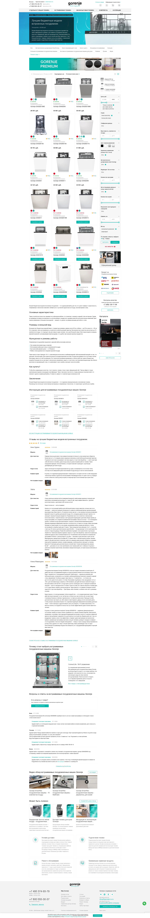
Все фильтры (110, 246)
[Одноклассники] (108, 894)
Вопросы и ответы (85, 898)
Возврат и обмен (84, 900)
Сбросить (105, 242)
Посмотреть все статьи (88, 801)
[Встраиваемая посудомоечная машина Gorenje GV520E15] (86, 199)
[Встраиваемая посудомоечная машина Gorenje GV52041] (40, 162)
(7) (49, 250)
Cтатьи (81, 894)
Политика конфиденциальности (68, 910)
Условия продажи (66, 900)
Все (32, 48)
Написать (110, 310)
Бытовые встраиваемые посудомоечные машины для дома (76, 51)
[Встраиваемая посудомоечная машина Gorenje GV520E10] (86, 273)
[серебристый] (113, 146)
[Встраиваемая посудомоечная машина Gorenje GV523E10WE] (86, 88)
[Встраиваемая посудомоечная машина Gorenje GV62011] (40, 199)
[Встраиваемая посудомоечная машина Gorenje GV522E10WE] (40, 88)
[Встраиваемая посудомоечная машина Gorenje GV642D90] (86, 162)
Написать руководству (110, 906)
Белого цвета (83, 48)
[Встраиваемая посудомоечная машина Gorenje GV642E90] (63, 88)
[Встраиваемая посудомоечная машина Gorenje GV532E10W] (63, 199)
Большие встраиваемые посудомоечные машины (44, 51)
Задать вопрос (40, 706)
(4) (95, 138)
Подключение (65, 898)
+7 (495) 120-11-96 (110, 304)
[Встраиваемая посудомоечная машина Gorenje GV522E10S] (40, 125)
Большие (110, 48)
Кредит (63, 902)
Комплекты (103, 10)
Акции (111, 51)
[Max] (104, 894)
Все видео (93, 772)
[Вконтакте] (101, 894)
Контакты (63, 905)
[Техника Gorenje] (75, 4)
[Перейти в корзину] (113, 5)
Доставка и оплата (66, 896)
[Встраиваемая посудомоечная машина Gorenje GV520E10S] (63, 125)
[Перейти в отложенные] (100, 5)
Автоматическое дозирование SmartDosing (47, 48)
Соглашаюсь (97, 915)
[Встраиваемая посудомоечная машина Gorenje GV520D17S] (86, 125)
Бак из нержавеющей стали (69, 48)
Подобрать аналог (37, 222)
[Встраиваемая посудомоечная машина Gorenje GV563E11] (63, 162)
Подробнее (110, 293)
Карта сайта (103, 910)
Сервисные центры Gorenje (68, 903)
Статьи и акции (99, 2)
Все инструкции (51, 433)
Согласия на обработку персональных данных (75, 916)
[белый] (106, 146)
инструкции (61, 761)
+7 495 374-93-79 (35, 4)
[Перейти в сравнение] (106, 5)
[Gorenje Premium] (75, 64)
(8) (95, 212)
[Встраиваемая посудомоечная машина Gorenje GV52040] (40, 273)
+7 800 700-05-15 (49, 1)
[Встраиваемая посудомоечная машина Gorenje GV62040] (63, 236)
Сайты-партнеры (84, 905)
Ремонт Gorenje (84, 902)
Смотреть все (110, 358)
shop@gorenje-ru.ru (107, 899)
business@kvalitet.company (109, 903)
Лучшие (105, 51)
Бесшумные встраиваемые (97, 48)
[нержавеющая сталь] (109, 146)
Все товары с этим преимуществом (79, 683)
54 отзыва (43, 443)
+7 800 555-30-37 (35, 6)
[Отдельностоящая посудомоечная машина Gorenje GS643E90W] (63, 273)
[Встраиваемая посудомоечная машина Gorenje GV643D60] (86, 236)
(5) (72, 101)
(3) (95, 175)
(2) (49, 138)
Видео (81, 903)
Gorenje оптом (65, 894)
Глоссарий (82, 896)
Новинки (97, 51)
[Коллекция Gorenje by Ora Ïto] (110, 334)
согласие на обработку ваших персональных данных (60, 915)
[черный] (102, 146)
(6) (72, 138)
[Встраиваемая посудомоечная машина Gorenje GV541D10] (40, 236)
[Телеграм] (112, 894)
